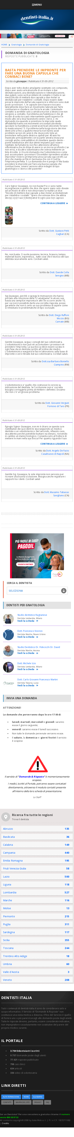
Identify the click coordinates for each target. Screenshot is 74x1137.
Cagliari (60, 234)
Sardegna (9, 932)
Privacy (37, 1102)
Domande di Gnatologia (37, 44)
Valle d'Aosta (11, 972)
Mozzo (60, 318)
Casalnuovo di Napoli (52, 453)
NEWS (26, 1097)
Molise (7, 908)
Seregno (59, 275)
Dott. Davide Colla (59, 272)
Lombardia (9, 892)
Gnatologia (16, 44)
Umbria (7, 964)
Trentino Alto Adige (15, 956)
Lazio (6, 876)
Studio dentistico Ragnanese (32, 614)
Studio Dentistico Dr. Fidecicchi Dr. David (38, 647)
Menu (38, 4)
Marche (7, 900)
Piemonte (9, 916)
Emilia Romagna (13, 860)
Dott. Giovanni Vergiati (57, 402)
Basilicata (9, 836)
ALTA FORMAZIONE (11, 1097)
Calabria (8, 844)
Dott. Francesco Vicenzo (30, 630)
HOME (4, 44)
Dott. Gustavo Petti (59, 230)
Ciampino (59, 364)
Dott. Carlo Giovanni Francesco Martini (37, 679)
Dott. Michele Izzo (26, 663)
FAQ (47, 1102)
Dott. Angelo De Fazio (57, 450)
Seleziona (16, 590)
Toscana (8, 948)
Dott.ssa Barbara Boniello (55, 361)
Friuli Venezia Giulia (14, 868)
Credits (5, 1123)
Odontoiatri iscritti (25, 1050)
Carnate (60, 321)
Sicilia (6, 940)
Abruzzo (8, 828)
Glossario (37, 1097)
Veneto (7, 980)
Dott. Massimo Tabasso (56, 492)
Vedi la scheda (25, 621)
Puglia (6, 924)
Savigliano (58, 495)
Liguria (7, 884)
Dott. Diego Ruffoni (59, 315)
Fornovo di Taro (55, 406)
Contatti (7, 1102)
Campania (9, 852)
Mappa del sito (23, 1102)
